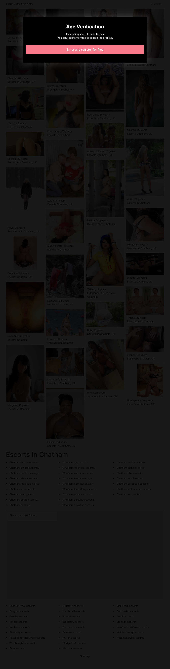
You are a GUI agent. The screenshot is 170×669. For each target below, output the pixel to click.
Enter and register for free (85, 49)
